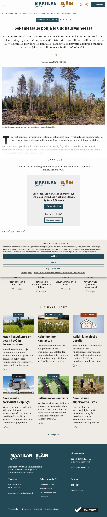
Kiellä (53, 262)
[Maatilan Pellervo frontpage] (45, 5)
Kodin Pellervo (46, 488)
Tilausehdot (13, 509)
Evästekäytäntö (26, 273)
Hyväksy (53, 256)
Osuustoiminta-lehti (48, 492)
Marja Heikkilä (59, 61)
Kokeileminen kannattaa (47, 339)
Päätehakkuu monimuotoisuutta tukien (41, 285)
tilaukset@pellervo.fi (80, 467)
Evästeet (38, 509)
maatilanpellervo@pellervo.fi (20, 493)
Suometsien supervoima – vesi (85, 400)
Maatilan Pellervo (10, 13)
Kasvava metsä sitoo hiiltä (65, 283)
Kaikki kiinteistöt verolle (85, 339)
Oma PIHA (44, 496)
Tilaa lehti (98, 4)
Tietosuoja (26, 509)
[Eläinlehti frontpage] (66, 5)
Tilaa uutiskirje (77, 490)
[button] (4, 5)
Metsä (22, 13)
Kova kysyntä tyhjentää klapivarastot (90, 285)
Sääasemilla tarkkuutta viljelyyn (17, 400)
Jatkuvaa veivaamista (53, 398)
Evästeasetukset (52, 509)
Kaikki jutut (53, 434)
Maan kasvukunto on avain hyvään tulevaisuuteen (17, 340)
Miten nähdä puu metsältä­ (17, 283)
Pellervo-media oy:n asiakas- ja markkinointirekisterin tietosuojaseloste (59, 273)
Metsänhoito (32, 13)
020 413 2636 (76, 458)
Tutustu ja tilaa (53, 206)
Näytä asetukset (53, 268)
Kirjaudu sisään (53, 220)
